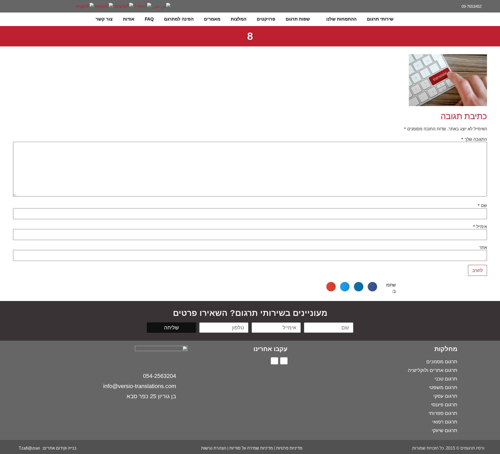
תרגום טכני (446, 379)
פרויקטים (266, 19)
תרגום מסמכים (441, 361)
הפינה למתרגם (178, 19)
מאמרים (212, 19)
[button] (18, 19)
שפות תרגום (298, 19)
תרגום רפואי (444, 422)
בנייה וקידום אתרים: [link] (59, 448)
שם (482, 205)
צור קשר (104, 19)
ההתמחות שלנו (341, 19)
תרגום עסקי (445, 396)
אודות (128, 19)
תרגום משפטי (443, 387)
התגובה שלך (474, 139)
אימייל (480, 226)
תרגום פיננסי (444, 404)
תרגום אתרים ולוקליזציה (432, 370)
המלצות (238, 19)
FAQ (149, 19)
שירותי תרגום (380, 19)
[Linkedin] (16, 6)
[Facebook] (24, 6)
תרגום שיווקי (444, 430)
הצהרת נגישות (213, 448)
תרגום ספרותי (443, 413)
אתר (483, 247)
